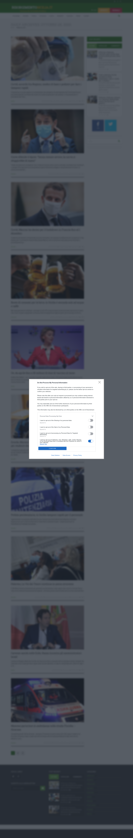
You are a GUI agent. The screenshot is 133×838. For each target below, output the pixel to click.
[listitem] (66, 416)
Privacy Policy (77, 455)
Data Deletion (55, 455)
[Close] (100, 383)
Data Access (66, 455)
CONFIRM (52, 448)
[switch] (90, 420)
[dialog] (66, 419)
